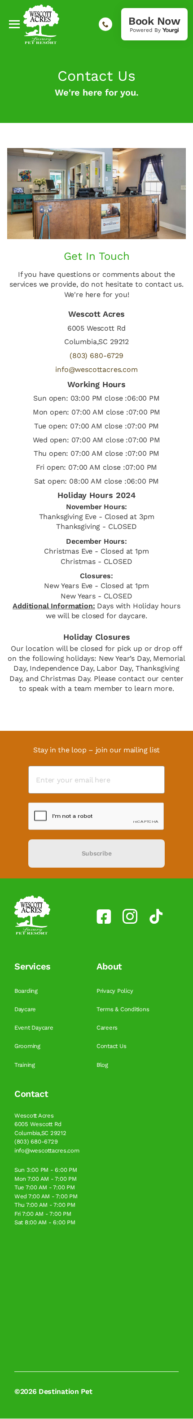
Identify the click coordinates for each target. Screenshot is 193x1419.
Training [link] (25, 1064)
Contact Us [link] (112, 1046)
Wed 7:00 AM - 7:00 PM (46, 1196)
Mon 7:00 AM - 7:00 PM (45, 1178)
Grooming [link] (28, 1046)
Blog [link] (103, 1064)
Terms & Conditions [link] (123, 1009)
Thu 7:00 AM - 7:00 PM (44, 1204)
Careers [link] (107, 1027)
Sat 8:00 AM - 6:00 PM (44, 1222)
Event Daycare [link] (34, 1027)
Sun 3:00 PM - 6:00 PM (45, 1169)
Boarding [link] (26, 990)
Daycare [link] (26, 1009)
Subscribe (96, 853)
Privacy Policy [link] (115, 990)
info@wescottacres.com (96, 369)
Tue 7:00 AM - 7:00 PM (44, 1187)
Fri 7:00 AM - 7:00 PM (42, 1213)
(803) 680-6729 (96, 355)
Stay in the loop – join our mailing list (96, 750)
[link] (154, 24)
